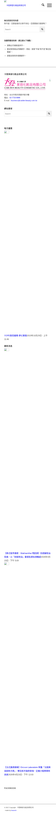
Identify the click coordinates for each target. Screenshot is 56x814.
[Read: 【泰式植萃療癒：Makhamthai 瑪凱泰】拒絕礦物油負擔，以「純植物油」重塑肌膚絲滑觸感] (6, 350)
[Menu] (48, 5)
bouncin (13, 810)
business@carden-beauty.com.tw (24, 100)
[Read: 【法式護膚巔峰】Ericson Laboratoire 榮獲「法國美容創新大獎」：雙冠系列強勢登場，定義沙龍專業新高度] (6, 564)
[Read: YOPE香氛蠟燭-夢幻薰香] (6, 132)
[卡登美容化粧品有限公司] (23, 5)
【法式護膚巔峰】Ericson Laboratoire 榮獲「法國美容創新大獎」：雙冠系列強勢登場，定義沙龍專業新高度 (27, 771)
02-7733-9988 (15, 98)
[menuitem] (41, 5)
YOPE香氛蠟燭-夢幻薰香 (15, 335)
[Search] (41, 5)
